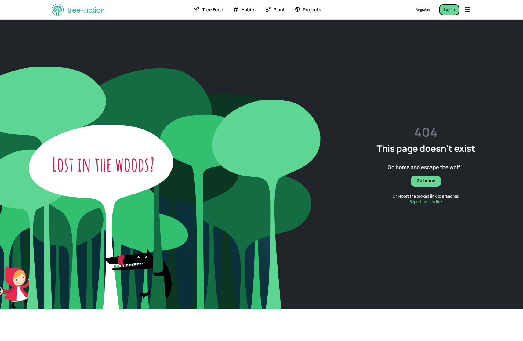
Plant (279, 10)
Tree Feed (212, 10)
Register (422, 9)
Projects (312, 10)
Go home (425, 181)
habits (248, 10)
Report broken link (425, 202)
